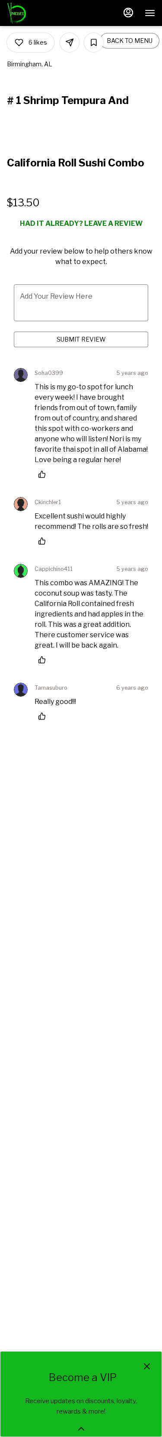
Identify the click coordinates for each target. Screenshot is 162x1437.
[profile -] (128, 12)
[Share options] (69, 42)
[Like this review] (44, 474)
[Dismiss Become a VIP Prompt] (147, 1366)
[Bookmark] (93, 42)
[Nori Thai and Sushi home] (46, 13)
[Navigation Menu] (149, 13)
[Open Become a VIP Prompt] (81, 1429)
